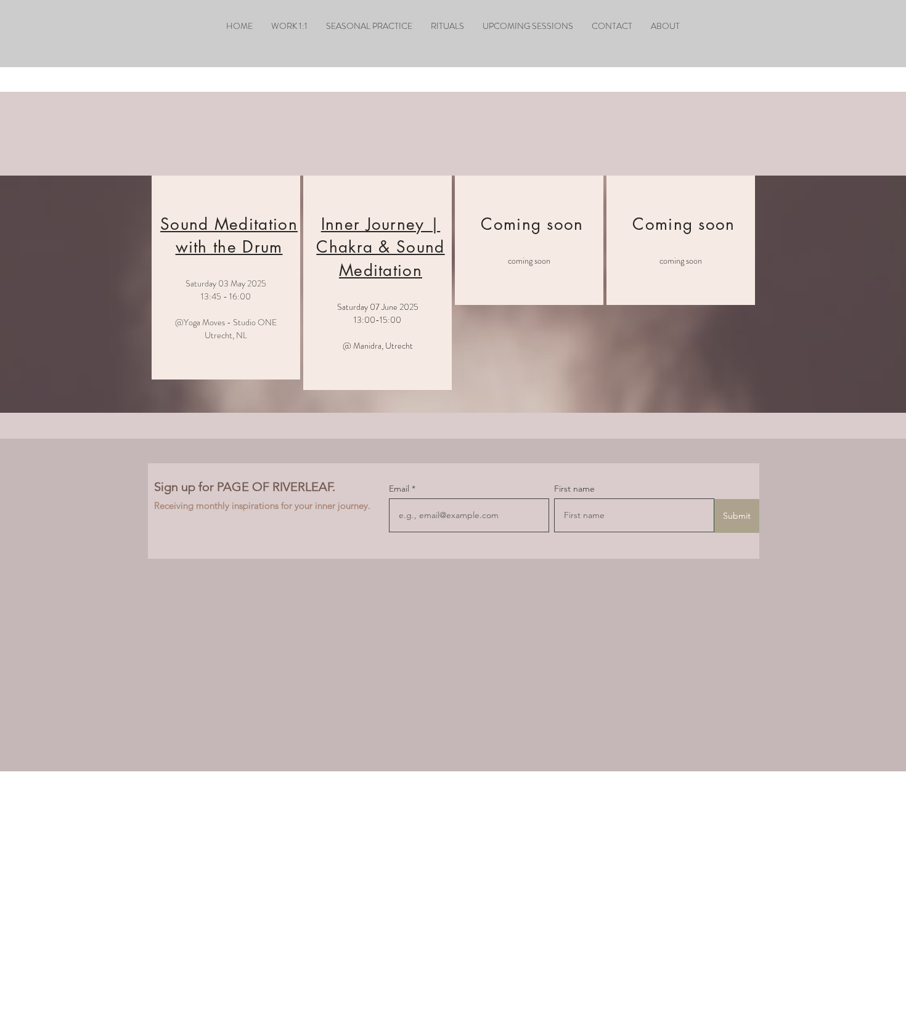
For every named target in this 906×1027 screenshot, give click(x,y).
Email (400, 488)
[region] (226, 278)
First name (574, 488)
